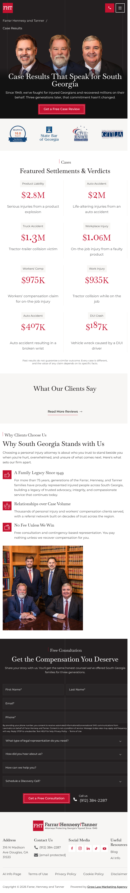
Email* (9, 703)
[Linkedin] (88, 848)
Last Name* (77, 689)
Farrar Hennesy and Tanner (23, 21)
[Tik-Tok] (96, 848)
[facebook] (72, 848)
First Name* (13, 689)
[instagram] (80, 848)
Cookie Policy (93, 874)
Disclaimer (119, 874)
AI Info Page (12, 874)
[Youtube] (104, 848)
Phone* (10, 717)
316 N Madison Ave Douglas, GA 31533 (15, 852)
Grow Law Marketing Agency (107, 886)
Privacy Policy (65, 874)
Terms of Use (38, 874)
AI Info (115, 858)
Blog (114, 852)
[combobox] (65, 741)
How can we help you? (20, 767)
